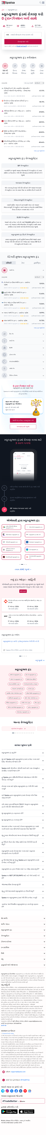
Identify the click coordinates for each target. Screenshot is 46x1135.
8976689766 (25, 1080)
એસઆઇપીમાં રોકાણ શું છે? (11, 884)
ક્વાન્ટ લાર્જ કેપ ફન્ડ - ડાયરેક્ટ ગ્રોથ (16, 313)
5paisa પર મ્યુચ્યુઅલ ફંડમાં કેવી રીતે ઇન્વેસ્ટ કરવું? (19, 898)
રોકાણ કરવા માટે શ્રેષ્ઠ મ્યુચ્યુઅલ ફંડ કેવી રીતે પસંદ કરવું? (20, 787)
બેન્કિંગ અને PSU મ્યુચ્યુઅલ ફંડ (15, 707)
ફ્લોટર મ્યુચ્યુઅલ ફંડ (33, 707)
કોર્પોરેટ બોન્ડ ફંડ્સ (25, 702)
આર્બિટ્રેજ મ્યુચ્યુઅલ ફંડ (14, 698)
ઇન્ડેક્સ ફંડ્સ (31, 688)
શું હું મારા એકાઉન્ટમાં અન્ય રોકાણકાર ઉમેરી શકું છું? (20, 835)
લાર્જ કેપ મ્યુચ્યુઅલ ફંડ (13, 288)
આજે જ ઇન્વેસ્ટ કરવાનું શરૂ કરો (23, 420)
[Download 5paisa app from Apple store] (26, 1112)
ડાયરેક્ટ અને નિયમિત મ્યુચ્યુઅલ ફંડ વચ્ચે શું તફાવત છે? (20, 905)
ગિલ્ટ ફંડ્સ (37, 702)
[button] (20, 564)
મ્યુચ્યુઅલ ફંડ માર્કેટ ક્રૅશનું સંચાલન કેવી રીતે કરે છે (21, 641)
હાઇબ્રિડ (37, 263)
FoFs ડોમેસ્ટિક (11, 116)
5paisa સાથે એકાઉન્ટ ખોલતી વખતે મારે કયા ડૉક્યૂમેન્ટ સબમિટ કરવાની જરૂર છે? (21, 769)
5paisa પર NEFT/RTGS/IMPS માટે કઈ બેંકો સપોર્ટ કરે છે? (21, 876)
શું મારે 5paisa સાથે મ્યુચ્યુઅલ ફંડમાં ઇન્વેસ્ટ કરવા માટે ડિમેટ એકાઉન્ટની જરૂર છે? (21, 760)
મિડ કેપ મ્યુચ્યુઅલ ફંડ (31, 674)
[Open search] (40, 2)
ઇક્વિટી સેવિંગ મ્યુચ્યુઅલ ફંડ (33, 693)
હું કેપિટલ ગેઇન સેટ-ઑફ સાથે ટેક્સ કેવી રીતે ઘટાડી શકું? (19, 843)
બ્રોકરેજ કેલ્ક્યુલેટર (17, 728)
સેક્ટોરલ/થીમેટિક (12, 106)
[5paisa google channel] (29, 1091)
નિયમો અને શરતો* (22, 46)
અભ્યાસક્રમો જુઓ (23, 427)
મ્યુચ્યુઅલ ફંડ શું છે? (9, 753)
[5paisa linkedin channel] (20, 1091)
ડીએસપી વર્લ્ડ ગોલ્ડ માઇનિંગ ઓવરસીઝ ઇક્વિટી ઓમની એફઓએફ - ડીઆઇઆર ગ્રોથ (17, 90)
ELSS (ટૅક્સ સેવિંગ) (31, 679)
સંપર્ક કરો (3, 1025)
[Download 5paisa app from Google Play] (9, 1112)
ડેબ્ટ (22, 263)
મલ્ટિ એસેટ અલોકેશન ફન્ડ (31, 698)
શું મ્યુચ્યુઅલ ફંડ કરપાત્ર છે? (12, 820)
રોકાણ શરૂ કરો (23, 42)
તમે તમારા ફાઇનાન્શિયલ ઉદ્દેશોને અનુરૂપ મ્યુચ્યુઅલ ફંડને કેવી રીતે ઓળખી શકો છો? (20, 805)
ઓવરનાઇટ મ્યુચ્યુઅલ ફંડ (23, 712)
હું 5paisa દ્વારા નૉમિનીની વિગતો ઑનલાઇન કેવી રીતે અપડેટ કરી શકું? (19, 778)
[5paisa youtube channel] (25, 1091)
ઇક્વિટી (9, 263)
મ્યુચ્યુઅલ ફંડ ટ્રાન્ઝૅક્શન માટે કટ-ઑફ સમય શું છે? (20, 869)
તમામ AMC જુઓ (22, 569)
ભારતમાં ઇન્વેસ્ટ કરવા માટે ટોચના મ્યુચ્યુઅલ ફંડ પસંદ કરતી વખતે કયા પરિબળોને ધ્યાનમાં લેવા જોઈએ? (20, 827)
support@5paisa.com (18, 1072)
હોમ (3, 10)
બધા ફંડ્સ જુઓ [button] (38, 151)
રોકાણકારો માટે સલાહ (8, 1033)
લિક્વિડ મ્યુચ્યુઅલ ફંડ (11, 702)
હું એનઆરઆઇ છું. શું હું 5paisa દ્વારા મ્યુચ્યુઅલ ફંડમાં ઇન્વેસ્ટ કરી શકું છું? (20, 861)
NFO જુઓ (23, 591)
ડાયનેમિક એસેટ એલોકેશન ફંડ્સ (14, 693)
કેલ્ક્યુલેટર (5, 936)
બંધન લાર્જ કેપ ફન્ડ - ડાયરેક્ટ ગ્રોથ (15, 320)
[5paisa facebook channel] (16, 1091)
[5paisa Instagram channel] (7, 1091)
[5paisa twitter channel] (11, 1091)
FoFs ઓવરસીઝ (12, 96)
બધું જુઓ (38, 660)
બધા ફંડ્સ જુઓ (28, 83)
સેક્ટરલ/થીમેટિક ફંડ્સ (14, 684)
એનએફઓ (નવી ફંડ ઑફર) (30, 684)
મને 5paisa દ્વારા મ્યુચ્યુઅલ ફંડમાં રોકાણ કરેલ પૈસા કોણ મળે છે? (19, 796)
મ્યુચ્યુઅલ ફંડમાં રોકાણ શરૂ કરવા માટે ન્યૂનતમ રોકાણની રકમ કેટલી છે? (18, 852)
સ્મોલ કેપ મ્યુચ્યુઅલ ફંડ (16, 679)
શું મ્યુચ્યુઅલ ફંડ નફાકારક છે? (12, 813)
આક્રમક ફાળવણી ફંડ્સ (17, 688)
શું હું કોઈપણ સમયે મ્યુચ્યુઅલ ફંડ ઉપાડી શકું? (18, 891)
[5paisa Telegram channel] (2, 1091)
